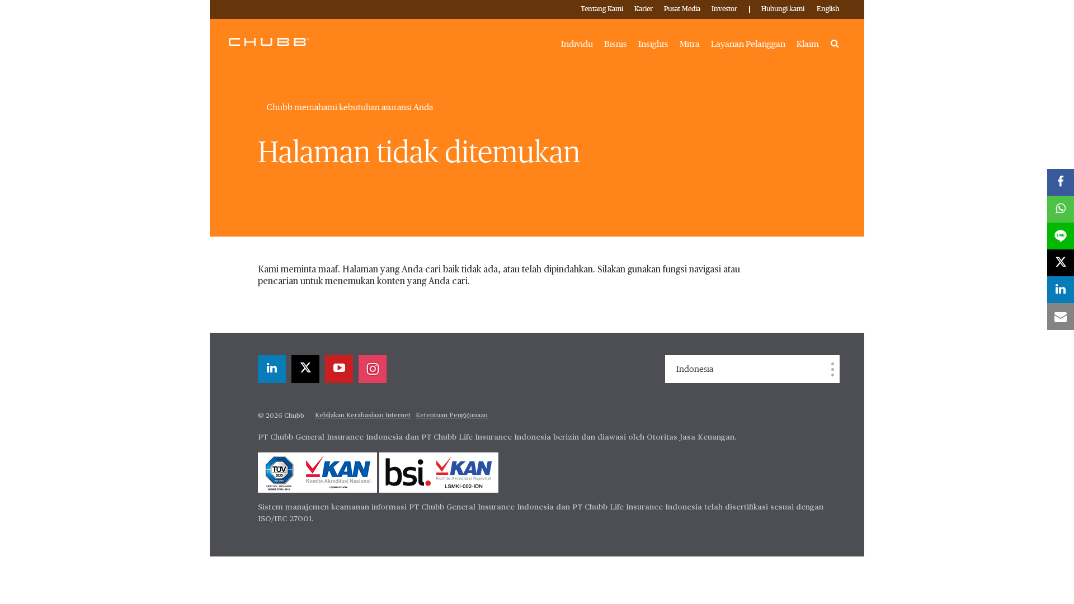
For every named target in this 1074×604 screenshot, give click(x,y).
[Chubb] (269, 41)
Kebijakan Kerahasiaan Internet (363, 415)
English (828, 9)
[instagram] (373, 369)
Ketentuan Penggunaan (452, 415)
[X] (305, 369)
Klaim (808, 44)
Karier (643, 9)
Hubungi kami (782, 9)
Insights (653, 44)
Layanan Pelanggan (748, 44)
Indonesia (694, 369)
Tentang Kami (602, 9)
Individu (577, 44)
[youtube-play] (339, 369)
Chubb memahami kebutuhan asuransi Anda (350, 107)
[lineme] (1060, 236)
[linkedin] (272, 369)
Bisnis (615, 44)
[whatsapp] (1060, 209)
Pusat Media (682, 9)
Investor (724, 9)
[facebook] (1060, 182)
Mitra (690, 44)
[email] (1060, 316)
